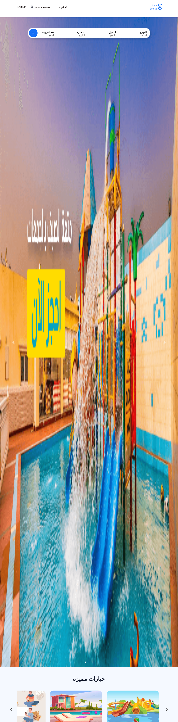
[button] (13, 342)
